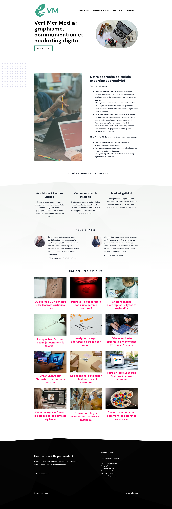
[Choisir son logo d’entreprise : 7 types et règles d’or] (122, 297)
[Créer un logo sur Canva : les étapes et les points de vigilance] (50, 408)
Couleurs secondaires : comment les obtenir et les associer (121, 416)
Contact (131, 10)
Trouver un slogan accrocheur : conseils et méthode (86, 416)
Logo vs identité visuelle (109, 463)
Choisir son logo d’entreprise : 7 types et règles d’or (121, 305)
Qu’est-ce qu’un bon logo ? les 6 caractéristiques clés (50, 305)
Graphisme (84, 10)
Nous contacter (42, 474)
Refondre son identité (108, 473)
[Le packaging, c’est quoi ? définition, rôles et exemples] (86, 371)
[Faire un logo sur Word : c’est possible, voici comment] (122, 368)
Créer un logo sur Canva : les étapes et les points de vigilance (50, 416)
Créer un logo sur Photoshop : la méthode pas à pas (50, 379)
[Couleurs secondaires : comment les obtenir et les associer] (122, 408)
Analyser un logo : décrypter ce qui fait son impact (86, 342)
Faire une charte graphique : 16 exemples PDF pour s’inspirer (121, 342)
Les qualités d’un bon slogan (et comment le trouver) (50, 343)
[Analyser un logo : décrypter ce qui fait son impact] (86, 333)
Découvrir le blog (43, 48)
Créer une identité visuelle (109, 471)
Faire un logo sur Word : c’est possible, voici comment (121, 376)
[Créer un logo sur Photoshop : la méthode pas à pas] (50, 371)
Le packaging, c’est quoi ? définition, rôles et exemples (86, 379)
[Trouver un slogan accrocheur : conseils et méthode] (86, 408)
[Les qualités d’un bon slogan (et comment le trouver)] (50, 334)
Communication (101, 10)
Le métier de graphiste (108, 476)
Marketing (118, 10)
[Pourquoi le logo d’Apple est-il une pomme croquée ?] (86, 297)
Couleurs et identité (107, 468)
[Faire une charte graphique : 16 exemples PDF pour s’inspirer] (122, 333)
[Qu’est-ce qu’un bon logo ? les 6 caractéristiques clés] (50, 297)
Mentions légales (131, 493)
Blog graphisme (106, 466)
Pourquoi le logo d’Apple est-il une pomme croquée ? (86, 305)
